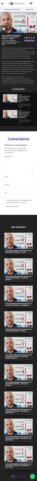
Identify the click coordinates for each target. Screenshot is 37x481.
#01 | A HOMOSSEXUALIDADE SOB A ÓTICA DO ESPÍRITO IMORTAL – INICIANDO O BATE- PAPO (18, 465)
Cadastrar (29, 9)
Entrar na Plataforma (12, 9)
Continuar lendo (18, 89)
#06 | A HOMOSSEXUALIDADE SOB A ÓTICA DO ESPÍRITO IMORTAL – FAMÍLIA (18, 330)
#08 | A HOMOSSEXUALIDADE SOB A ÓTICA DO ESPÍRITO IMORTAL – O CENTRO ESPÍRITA (18, 277)
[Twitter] (27, 37)
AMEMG (12, 40)
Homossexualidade (7, 79)
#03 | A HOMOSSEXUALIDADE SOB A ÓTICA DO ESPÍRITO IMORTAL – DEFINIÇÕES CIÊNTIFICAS (18, 410)
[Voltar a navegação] (2, 3)
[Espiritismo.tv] (16, 3)
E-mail (7, 184)
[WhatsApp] (31, 37)
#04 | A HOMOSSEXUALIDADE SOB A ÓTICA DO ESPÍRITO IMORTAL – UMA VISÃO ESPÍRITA (18, 383)
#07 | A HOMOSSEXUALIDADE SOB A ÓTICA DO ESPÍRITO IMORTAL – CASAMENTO (18, 304)
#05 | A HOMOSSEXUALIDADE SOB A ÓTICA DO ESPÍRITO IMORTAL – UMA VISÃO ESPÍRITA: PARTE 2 (18, 356)
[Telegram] (29, 37)
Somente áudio (29, 40)
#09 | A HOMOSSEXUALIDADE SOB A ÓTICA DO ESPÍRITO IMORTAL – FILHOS (18, 251)
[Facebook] (24, 37)
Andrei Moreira (6, 40)
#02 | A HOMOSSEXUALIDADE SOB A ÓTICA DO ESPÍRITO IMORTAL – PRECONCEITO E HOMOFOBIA (18, 438)
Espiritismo (14, 85)
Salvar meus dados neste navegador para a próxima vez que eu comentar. (19, 201)
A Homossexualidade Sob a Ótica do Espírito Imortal (11, 42)
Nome (6, 177)
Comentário (8, 156)
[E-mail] (34, 37)
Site (5, 192)
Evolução (13, 43)
